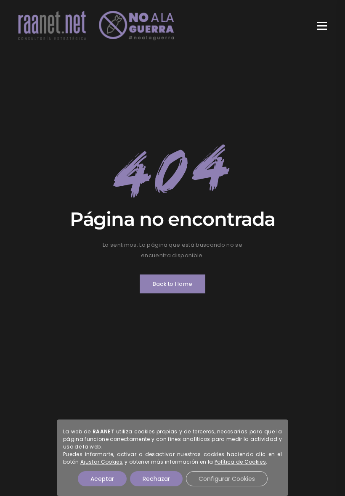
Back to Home (173, 284)
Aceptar (102, 479)
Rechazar (156, 479)
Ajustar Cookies (101, 461)
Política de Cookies (240, 461)
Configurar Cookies (227, 479)
